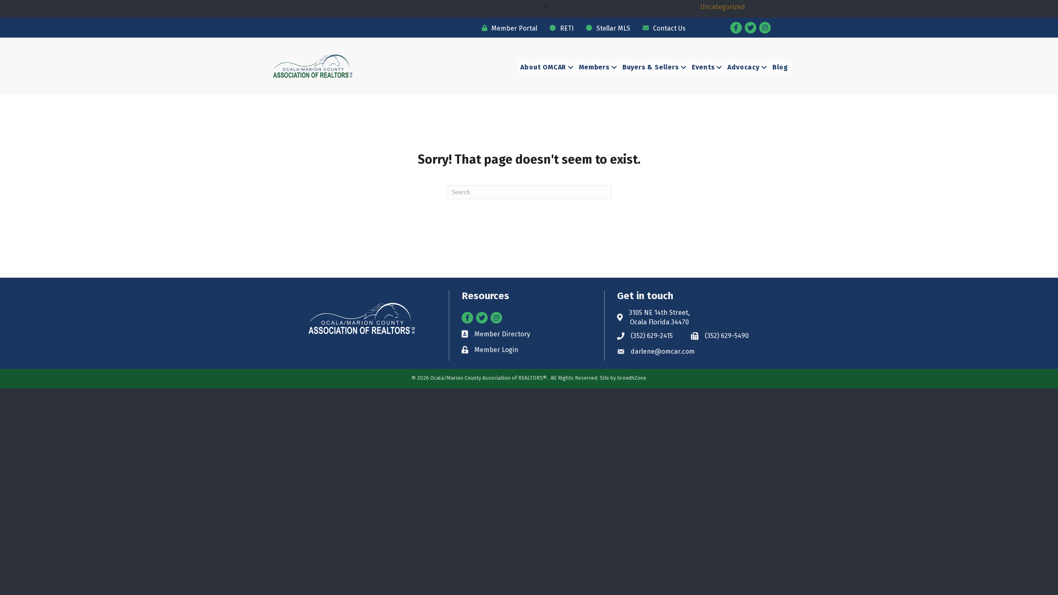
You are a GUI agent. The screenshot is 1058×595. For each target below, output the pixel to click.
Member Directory (502, 334)
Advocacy (743, 67)
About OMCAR (543, 67)
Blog (780, 67)
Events (703, 67)
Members (594, 67)
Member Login (496, 350)
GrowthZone (631, 378)
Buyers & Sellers (650, 67)
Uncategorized (723, 7)
